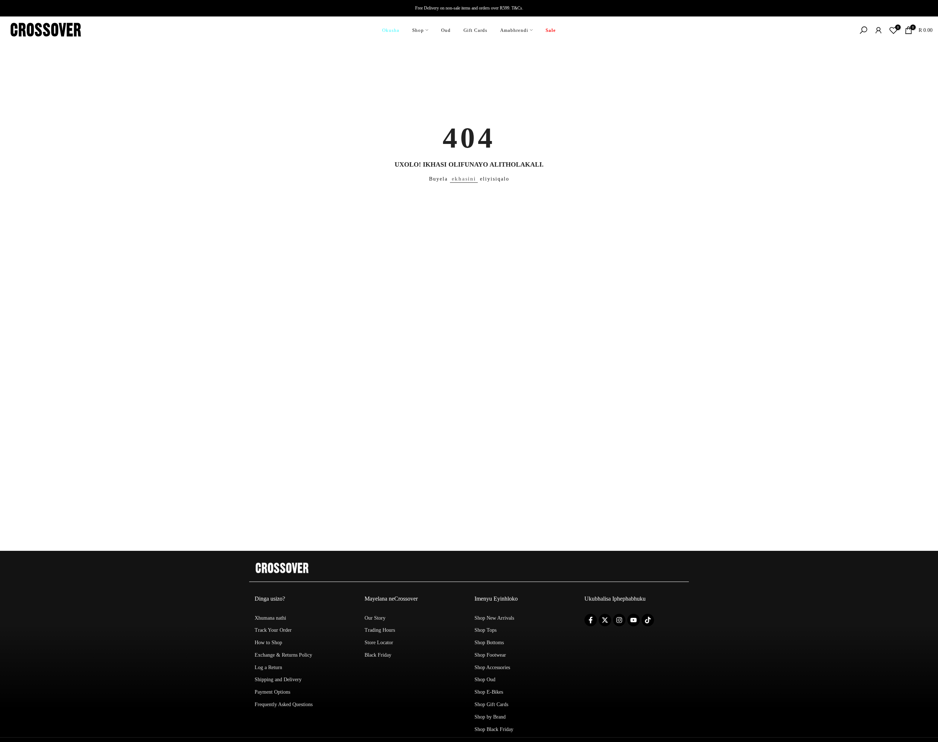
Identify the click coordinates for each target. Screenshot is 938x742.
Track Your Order (273, 630)
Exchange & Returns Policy (283, 655)
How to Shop (268, 642)
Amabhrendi (514, 30)
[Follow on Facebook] (590, 620)
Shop (418, 30)
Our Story (375, 618)
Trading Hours (380, 630)
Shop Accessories (492, 667)
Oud (446, 30)
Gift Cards (475, 30)
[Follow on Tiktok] (648, 620)
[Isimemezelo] (469, 8)
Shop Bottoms (489, 642)
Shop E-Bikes (488, 692)
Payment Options (272, 692)
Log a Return (268, 667)
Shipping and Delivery (278, 679)
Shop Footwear (490, 655)
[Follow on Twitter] (605, 620)
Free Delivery (427, 8)
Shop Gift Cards (491, 704)
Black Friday (378, 655)
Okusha (390, 30)
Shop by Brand (490, 717)
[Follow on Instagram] (619, 620)
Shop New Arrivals (494, 618)
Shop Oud (484, 679)
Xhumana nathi (270, 618)
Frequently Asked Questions (284, 704)
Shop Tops (485, 630)
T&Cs (517, 8)
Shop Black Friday (493, 729)
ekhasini (464, 179)
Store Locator (379, 642)
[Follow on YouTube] (633, 620)
